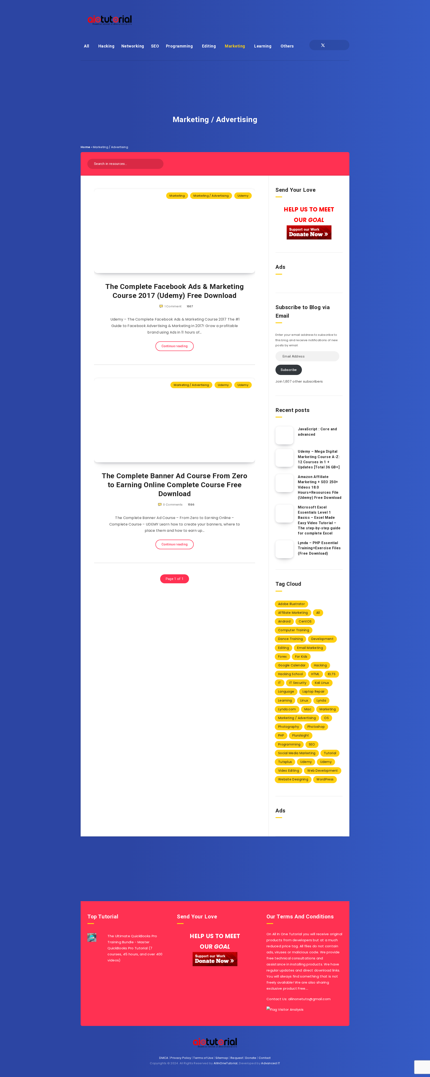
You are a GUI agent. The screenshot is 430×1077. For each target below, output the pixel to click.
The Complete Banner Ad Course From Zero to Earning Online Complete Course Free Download (174, 485)
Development (322, 639)
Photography (288, 726)
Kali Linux (322, 683)
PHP (281, 735)
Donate (250, 1058)
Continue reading (174, 346)
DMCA (163, 1058)
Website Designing (293, 779)
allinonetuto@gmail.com (309, 999)
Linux (304, 700)
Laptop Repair (314, 691)
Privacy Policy (180, 1058)
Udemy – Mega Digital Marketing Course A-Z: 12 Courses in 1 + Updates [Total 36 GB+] (319, 459)
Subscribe (289, 370)
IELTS (332, 674)
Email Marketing (310, 648)
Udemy (243, 196)
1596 (191, 504)
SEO (155, 46)
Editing (209, 46)
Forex (282, 656)
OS (326, 718)
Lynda (321, 700)
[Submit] (158, 163)
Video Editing (288, 770)
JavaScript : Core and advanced (317, 431)
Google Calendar (292, 665)
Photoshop (316, 726)
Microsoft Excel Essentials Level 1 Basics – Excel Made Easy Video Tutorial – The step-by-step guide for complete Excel (319, 520)
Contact (265, 1058)
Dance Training (290, 639)
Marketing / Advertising (211, 196)
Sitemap (221, 1058)
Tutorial (330, 753)
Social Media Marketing (297, 753)
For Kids (301, 656)
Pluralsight (300, 735)
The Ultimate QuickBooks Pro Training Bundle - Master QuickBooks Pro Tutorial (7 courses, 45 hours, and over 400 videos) (135, 948)
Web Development (322, 770)
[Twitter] (323, 45)
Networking (132, 46)
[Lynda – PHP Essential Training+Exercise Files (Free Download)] (284, 549)
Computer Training (293, 630)
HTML (315, 674)
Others (287, 46)
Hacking (106, 46)
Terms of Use (203, 1058)
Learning (262, 46)
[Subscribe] (200, 859)
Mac (307, 709)
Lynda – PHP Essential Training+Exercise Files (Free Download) (319, 548)
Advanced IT (270, 1063)
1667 (190, 306)
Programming (179, 46)
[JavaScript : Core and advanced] (284, 435)
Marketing (235, 46)
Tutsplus (285, 762)
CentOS (305, 621)
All (86, 46)
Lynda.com (287, 709)
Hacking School (290, 674)
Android (284, 621)
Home (85, 147)
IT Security (297, 683)
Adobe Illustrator (291, 604)
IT (279, 683)
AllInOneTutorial (226, 1063)
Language (286, 691)
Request (236, 1058)
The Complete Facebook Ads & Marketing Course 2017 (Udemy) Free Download (174, 291)
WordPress (324, 779)
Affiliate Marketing (293, 612)
